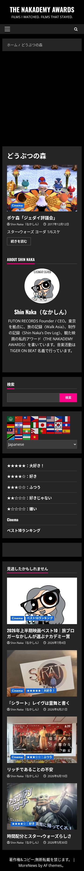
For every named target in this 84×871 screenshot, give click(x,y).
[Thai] (19, 436)
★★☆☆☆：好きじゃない (29, 498)
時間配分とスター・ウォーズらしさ (39, 836)
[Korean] (59, 424)
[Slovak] (59, 430)
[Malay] (11, 430)
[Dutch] (43, 418)
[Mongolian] (19, 430)
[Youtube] (45, 363)
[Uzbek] (27, 436)
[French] (66, 418)
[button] (7, 29)
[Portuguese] (43, 430)
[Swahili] (11, 436)
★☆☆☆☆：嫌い (22, 508)
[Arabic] (11, 418)
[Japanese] (43, 424)
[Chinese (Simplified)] (19, 418)
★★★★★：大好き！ (25, 465)
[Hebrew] (19, 424)
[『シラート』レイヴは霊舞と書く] (42, 673)
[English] (51, 418)
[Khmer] (51, 424)
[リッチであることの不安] (42, 740)
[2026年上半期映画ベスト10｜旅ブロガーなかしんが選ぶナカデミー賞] (42, 601)
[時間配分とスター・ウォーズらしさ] (42, 806)
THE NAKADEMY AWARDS (42, 9)
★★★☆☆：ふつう (24, 487)
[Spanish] (66, 430)
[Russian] (51, 430)
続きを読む (21, 242)
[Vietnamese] (35, 436)
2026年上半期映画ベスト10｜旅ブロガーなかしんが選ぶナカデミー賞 (40, 633)
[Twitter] (38, 363)
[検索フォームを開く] (76, 29)
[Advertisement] (42, 97)
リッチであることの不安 (30, 769)
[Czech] (35, 418)
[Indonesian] (27, 424)
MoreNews (27, 865)
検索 (10, 384)
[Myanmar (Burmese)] (27, 430)
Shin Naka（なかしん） (25, 224)
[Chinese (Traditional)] (27, 418)
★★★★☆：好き (22, 476)
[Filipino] (59, 418)
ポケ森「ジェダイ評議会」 (42, 188)
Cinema (17, 205)
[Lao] (66, 424)
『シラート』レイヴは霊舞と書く (38, 703)
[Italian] (35, 424)
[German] (11, 424)
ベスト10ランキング (23, 530)
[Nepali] (35, 430)
